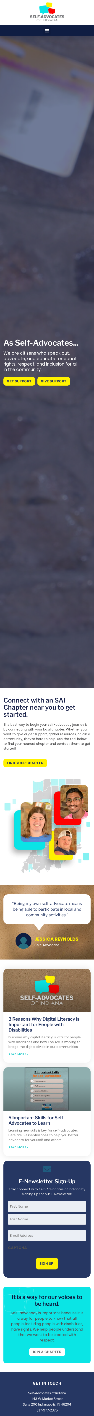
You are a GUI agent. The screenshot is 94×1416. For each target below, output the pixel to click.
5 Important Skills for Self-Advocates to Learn (36, 1120)
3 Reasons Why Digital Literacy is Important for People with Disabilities (43, 1024)
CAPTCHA (17, 1247)
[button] (47, 31)
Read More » (18, 1054)
